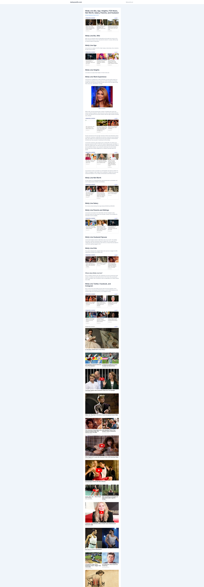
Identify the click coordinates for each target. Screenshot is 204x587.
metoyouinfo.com (76, 2)
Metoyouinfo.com (129, 2)
